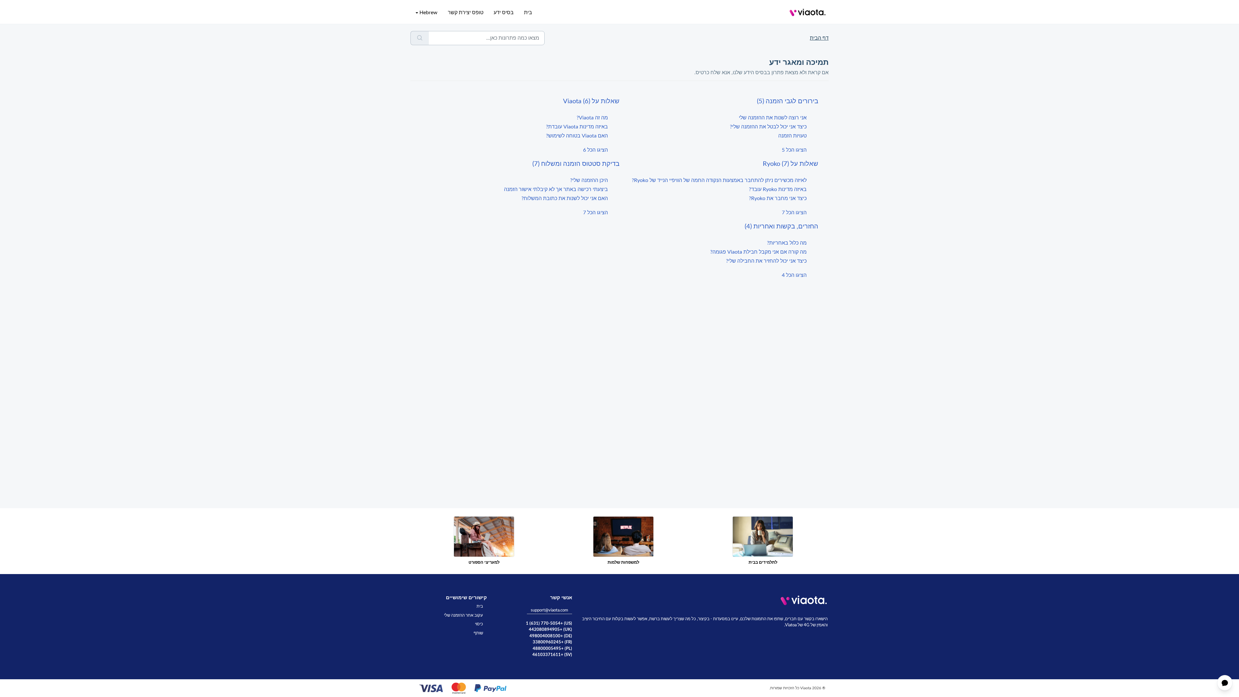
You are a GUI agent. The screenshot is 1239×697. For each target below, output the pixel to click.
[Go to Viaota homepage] (808, 12)
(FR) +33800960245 (552, 642)
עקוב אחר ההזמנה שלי (463, 615)
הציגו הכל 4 (794, 275)
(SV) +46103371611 (552, 655)
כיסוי (479, 624)
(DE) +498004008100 (550, 636)
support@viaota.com (549, 610)
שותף (478, 633)
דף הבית (819, 38)
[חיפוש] (419, 38)
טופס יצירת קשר (465, 12)
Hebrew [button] (428, 12)
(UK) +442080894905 (550, 630)
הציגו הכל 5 (794, 150)
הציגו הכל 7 (794, 212)
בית (528, 12)
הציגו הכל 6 (595, 150)
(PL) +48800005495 (552, 649)
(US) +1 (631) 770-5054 (549, 623)
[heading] (719, 101)
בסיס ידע (504, 12)
